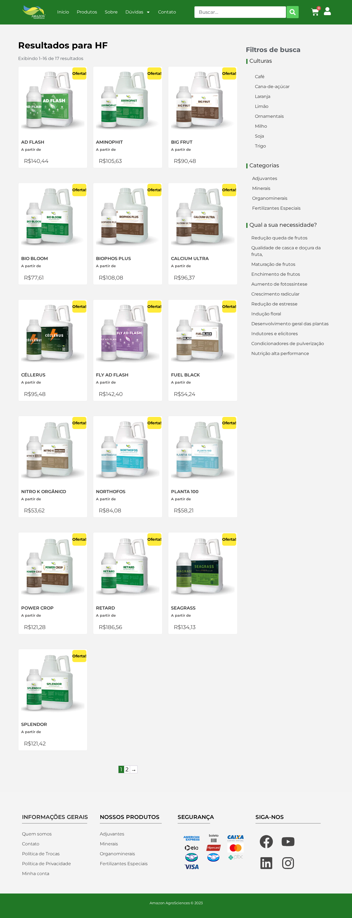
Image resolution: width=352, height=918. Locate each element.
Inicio (63, 12)
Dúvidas (134, 12)
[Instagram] (288, 863)
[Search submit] (293, 12)
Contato (167, 12)
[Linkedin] (266, 863)
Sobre (111, 12)
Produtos (87, 12)
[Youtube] (288, 841)
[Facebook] (266, 841)
